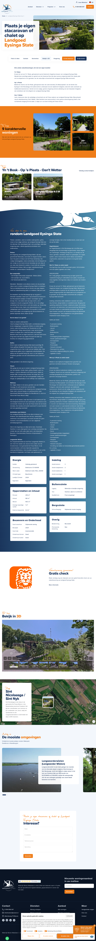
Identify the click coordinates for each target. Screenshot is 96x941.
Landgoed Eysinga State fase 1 (16, 16)
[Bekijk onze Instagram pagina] (7, 920)
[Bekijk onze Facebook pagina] (3, 920)
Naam (26, 829)
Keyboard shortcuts (76, 724)
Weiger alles (31, 936)
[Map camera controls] (93, 721)
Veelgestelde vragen (88, 909)
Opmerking (27, 847)
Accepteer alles (65, 936)
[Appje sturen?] (7, 938)
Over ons (84, 913)
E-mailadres (28, 835)
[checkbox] (27, 931)
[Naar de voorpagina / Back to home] (7, 10)
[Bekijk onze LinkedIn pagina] (10, 920)
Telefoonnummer (29, 841)
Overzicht (70, 916)
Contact (84, 916)
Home (3, 16)
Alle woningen (62, 909)
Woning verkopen (35, 909)
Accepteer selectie (48, 936)
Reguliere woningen (64, 913)
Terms (94, 724)
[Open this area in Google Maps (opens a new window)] (2, 724)
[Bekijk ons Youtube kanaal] (14, 920)
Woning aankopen (35, 913)
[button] (48, 702)
